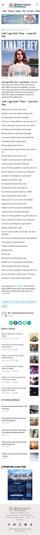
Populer (11, 11)
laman (14, 286)
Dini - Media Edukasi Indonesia (21, 313)
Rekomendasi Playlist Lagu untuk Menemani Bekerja (14, 419)
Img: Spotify (5, 78)
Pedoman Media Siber (26, 515)
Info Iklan (27, 517)
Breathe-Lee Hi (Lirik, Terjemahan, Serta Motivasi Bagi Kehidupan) (14, 431)
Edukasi (18, 11)
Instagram (20, 286)
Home (5, 11)
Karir (33, 517)
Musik (4, 306)
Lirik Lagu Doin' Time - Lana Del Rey (23, 302)
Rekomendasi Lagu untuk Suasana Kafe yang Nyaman (14, 443)
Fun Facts (30, 11)
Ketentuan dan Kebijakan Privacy (19, 513)
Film (23, 11)
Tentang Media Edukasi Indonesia (14, 517)
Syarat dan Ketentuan (12, 515)
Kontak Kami (19, 520)
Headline (5, 302)
